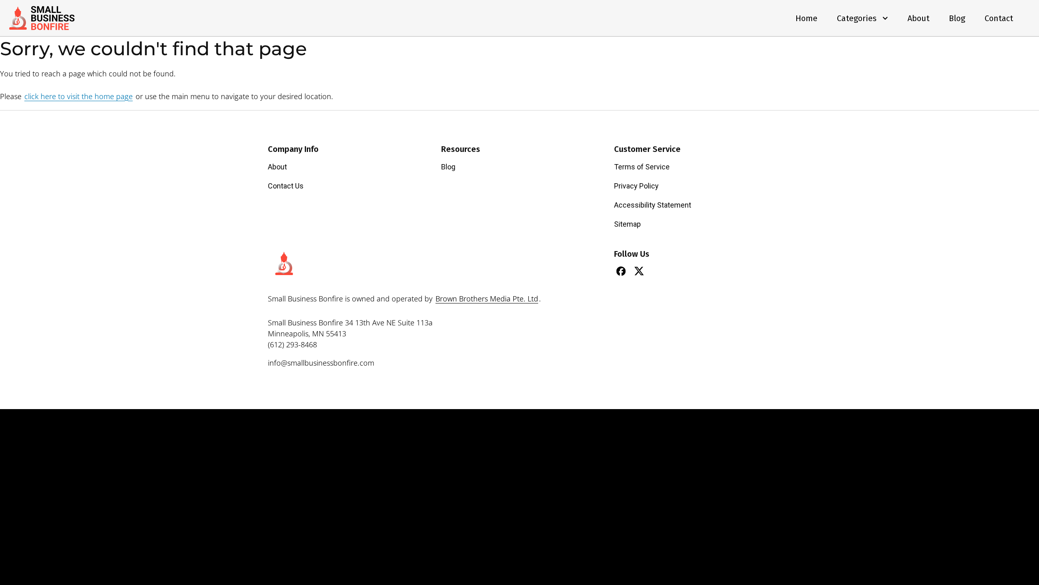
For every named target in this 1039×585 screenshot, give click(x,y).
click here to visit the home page (78, 96)
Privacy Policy (636, 186)
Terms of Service (642, 166)
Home (806, 18)
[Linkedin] (657, 271)
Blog (957, 18)
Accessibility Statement (652, 205)
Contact (999, 18)
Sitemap (627, 224)
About (918, 18)
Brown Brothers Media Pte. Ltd (486, 298)
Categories (857, 18)
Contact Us (286, 186)
